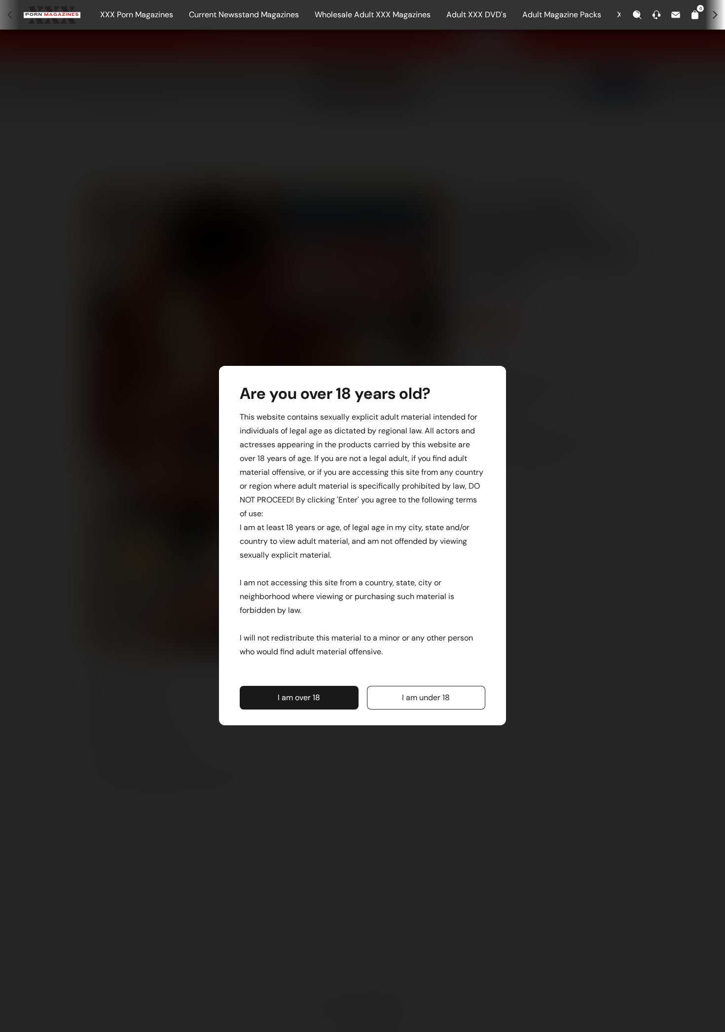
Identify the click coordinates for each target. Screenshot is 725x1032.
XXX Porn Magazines (136, 14)
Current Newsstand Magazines (244, 14)
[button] (299, 698)
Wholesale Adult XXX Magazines (373, 14)
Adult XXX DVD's (476, 14)
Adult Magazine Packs (561, 14)
